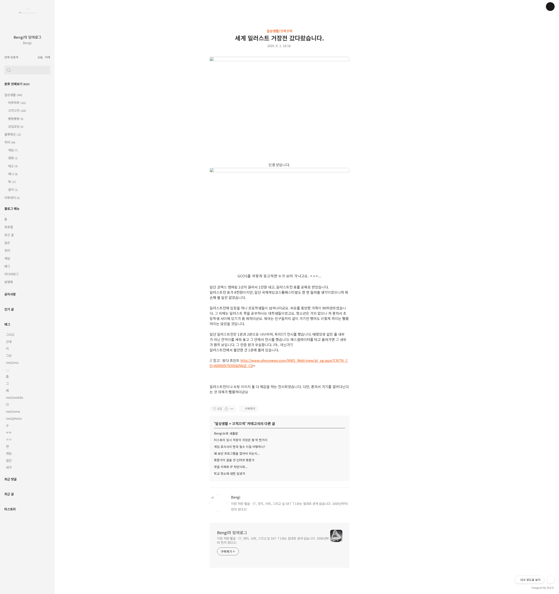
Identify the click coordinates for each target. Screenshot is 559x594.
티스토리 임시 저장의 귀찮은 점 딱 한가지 (240, 440)
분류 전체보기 (16, 83)
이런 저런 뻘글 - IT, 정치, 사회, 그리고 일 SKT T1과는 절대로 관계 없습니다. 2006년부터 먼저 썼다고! (273, 540)
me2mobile (14, 397)
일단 (9, 460)
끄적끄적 (16, 110)
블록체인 (12, 134)
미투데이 (12, 197)
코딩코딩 (15, 126)
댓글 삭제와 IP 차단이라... (231, 466)
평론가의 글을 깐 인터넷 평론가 (234, 460)
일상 (7, 242)
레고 (12, 166)
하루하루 (16, 102)
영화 (12, 157)
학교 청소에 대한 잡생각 (229, 473)
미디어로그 (11, 274)
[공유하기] (226, 409)
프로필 (8, 226)
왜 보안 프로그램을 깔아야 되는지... (237, 453)
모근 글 (9, 234)
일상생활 (13, 94)
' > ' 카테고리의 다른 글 (244, 423)
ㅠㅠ (9, 432)
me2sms (12, 362)
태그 (7, 266)
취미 (9, 142)
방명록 (8, 282)
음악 (12, 189)
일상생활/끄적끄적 (279, 30)
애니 (12, 173)
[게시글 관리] (232, 409)
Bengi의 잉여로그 (27, 37)
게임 (12, 150)
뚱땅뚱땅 (15, 118)
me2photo (14, 418)
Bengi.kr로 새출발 (226, 433)
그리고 (10, 334)
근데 (9, 341)
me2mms (13, 411)
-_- (8, 369)
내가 (9, 467)
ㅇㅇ (9, 439)
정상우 (550, 587)
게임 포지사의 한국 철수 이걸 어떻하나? (239, 446)
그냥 (9, 355)
